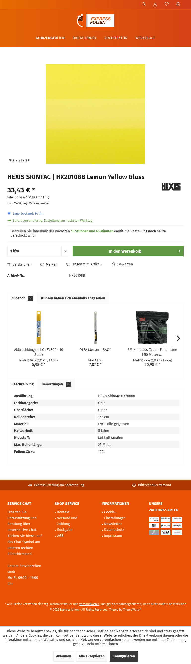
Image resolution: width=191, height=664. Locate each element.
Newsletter (113, 524)
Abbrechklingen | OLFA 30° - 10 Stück (38, 352)
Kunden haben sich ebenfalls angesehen (73, 298)
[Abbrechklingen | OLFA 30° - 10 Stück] (38, 327)
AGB (60, 536)
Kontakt (63, 512)
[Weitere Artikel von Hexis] (171, 187)
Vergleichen (21, 264)
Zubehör (21, 298)
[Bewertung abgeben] (82, 184)
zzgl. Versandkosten (36, 203)
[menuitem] (178, 4)
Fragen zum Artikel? (86, 264)
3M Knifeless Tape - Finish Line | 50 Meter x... (152, 352)
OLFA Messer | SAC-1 (95, 350)
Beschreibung (22, 384)
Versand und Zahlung (67, 521)
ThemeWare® (132, 609)
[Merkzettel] (167, 4)
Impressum (113, 536)
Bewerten (125, 264)
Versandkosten (89, 604)
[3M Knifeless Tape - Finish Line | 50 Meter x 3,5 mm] (152, 327)
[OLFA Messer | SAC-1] (95, 327)
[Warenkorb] (178, 4)
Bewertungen (55, 384)
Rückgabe (64, 530)
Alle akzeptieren (92, 656)
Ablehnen (63, 656)
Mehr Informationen (102, 644)
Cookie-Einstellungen (115, 515)
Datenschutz (114, 530)
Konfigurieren (124, 656)
